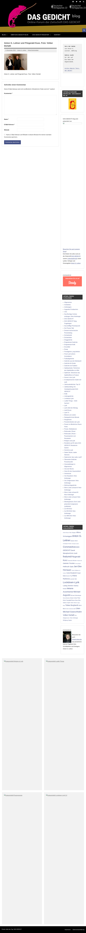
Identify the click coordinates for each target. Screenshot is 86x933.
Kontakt (57, 35)
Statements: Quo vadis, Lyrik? (73, 457)
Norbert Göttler (73, 598)
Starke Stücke (74, 602)
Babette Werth (74, 540)
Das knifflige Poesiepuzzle (72, 326)
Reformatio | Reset (69, 431)
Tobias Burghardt (71, 605)
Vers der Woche (69, 469)
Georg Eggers (78, 563)
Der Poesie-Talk (69, 328)
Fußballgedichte (69, 358)
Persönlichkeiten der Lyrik (72, 422)
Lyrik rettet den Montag (71, 408)
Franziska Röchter (72, 560)
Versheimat (67, 473)
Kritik (65, 394)
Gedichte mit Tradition (70, 365)
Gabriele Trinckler (69, 563)
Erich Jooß (73, 553)
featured (67, 556)
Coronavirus (69, 546)
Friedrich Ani (79, 560)
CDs (65, 311)
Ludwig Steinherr (68, 585)
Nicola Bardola (66, 598)
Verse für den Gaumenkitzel (72, 471)
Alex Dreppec (72, 532)
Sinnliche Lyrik (68, 450)
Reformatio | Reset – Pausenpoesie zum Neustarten (70, 436)
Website (6, 130)
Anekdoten (67, 304)
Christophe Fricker (67, 543)
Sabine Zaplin (66, 602)
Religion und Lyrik (69, 440)
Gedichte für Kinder (70, 363)
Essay (66, 349)
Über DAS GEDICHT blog (19, 35)
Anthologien (67, 307)
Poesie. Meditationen (70, 429)
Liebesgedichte (68, 396)
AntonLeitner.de (77, 639)
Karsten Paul (69, 575)
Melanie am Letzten (70, 415)
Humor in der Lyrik (69, 377)
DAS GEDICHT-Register (40, 35)
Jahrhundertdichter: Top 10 (72, 384)
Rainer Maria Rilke (76, 600)
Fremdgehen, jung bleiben (72, 351)
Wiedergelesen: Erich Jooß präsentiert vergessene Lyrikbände (72, 504)
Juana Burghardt (71, 573)
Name (6, 119)
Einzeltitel (67, 347)
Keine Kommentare (33, 50)
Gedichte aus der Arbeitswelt (72, 361)
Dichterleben (68, 337)
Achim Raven (66, 532)
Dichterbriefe (68, 335)
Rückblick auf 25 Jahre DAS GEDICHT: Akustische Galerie (72, 445)
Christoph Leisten (75, 543)
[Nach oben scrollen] (82, 929)
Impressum (68, 929)
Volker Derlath (68, 615)
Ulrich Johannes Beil (71, 608)
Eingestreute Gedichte (71, 342)
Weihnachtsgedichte (70, 485)
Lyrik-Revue (67, 410)
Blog (4, 35)
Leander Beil (73, 579)
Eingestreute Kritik (69, 344)
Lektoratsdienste (72, 258)
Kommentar (8, 93)
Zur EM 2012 (68, 508)
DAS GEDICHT (75, 256)
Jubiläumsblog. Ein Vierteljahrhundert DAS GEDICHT (71, 389)
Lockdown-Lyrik (69, 398)
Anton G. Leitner (21, 50)
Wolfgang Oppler (67, 620)
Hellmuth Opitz (68, 566)
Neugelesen (68, 419)
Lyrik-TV (66, 412)
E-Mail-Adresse (9, 124)
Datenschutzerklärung (78, 929)
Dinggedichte (68, 340)
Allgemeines (68, 302)
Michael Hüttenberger (76, 595)
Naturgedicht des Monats (71, 417)
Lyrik (65, 405)
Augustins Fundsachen (71, 309)
